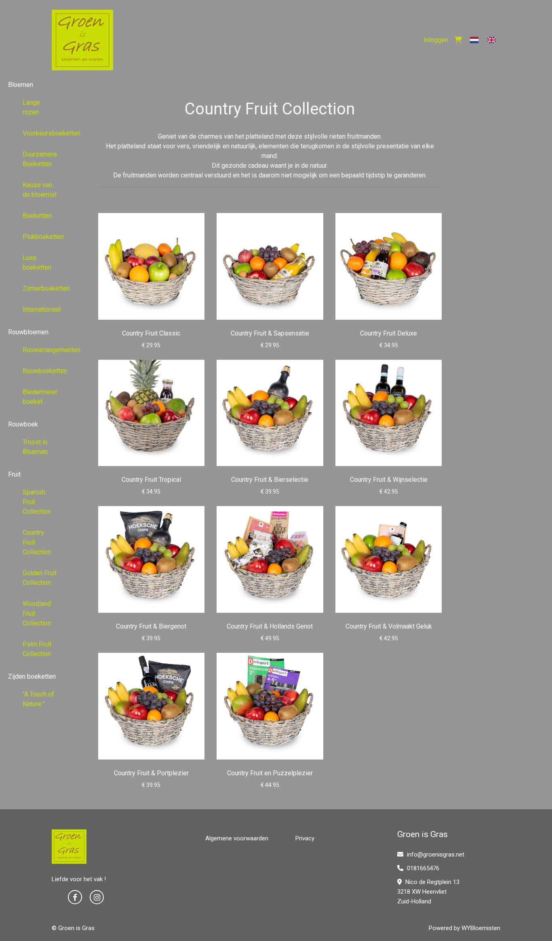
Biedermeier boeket (40, 396)
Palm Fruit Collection (37, 649)
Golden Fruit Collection (40, 578)
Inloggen (435, 40)
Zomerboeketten (43, 288)
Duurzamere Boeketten (40, 159)
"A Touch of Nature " (38, 699)
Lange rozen (31, 107)
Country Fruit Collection (37, 542)
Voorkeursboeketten (43, 133)
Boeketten (37, 215)
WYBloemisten (480, 928)
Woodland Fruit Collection (37, 613)
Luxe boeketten (37, 262)
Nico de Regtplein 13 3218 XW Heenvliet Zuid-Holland (428, 891)
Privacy (304, 838)
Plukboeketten (43, 237)
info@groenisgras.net (435, 854)
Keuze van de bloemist (40, 189)
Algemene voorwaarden (236, 838)
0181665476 (422, 868)
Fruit (14, 474)
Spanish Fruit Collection (37, 501)
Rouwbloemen (28, 332)
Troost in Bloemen (35, 447)
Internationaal (42, 309)
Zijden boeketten (32, 676)
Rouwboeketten (43, 371)
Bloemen (20, 85)
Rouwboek (23, 424)
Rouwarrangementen (43, 350)
